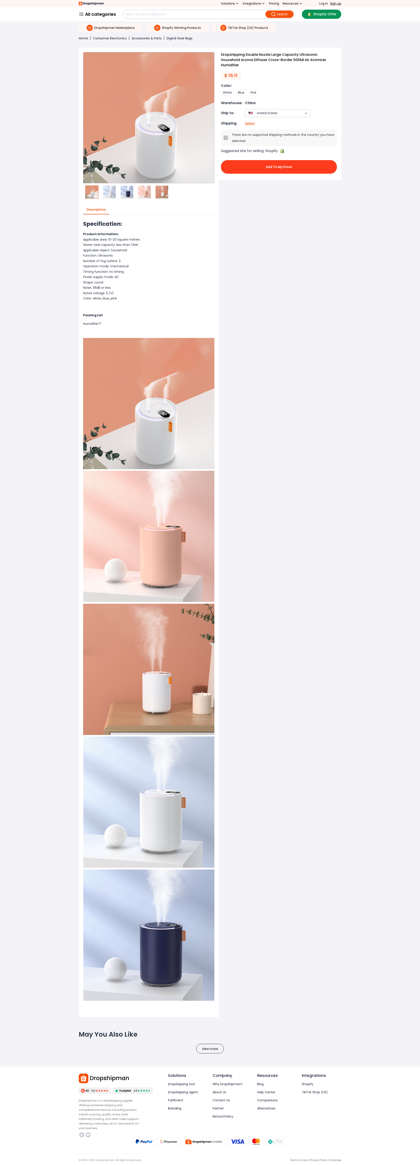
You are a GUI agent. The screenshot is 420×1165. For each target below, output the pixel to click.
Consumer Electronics (110, 38)
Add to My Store (279, 167)
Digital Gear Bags (179, 38)
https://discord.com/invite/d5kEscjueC (89, 1134)
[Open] (306, 113)
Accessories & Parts (147, 38)
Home (83, 38)
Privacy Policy (318, 1160)
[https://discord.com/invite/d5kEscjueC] (88, 1134)
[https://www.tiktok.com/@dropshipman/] (81, 1134)
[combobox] (271, 113)
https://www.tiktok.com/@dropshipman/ (82, 1134)
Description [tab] (96, 209)
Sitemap (335, 1160)
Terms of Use (299, 1160)
